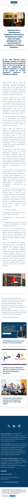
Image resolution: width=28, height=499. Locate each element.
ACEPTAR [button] (13, 495)
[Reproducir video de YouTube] (14, 280)
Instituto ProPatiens (6, 446)
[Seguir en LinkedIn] (14, 428)
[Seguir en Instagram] (19, 428)
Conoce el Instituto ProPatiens (9, 317)
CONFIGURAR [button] (5, 496)
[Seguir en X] (9, 428)
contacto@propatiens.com (11, 484)
